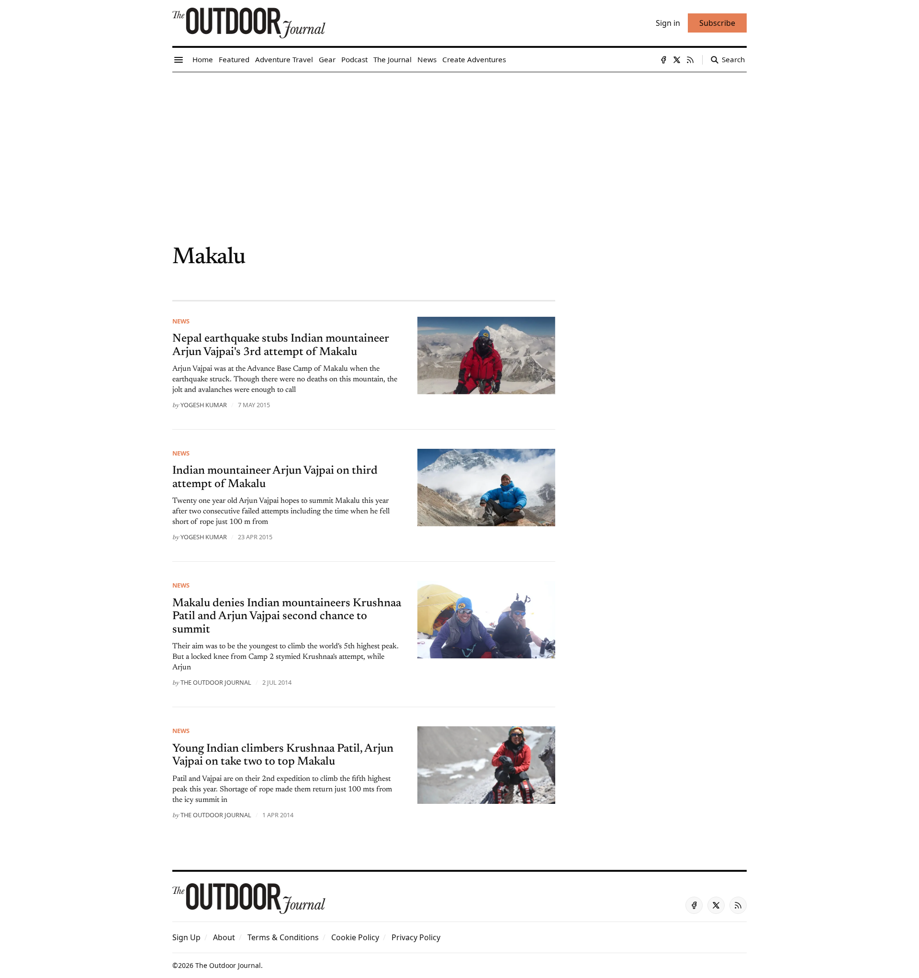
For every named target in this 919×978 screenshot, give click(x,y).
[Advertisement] (459, 144)
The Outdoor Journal (215, 682)
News (181, 321)
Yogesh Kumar (203, 404)
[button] (186, 937)
